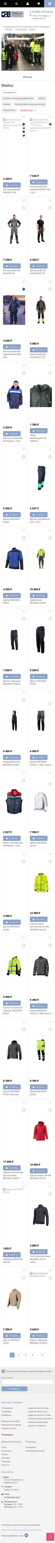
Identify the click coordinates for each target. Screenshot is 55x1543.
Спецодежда (7, 1408)
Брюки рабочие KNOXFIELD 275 (38, 272)
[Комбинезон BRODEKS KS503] (41, 559)
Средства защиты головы (39, 1415)
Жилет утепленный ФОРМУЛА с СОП (13, 844)
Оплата (4, 1454)
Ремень (6, 104)
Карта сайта (36, 1530)
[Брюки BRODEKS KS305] (41, 640)
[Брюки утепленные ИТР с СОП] (41, 478)
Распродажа (7, 1434)
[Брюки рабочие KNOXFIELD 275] (41, 229)
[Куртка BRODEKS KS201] (14, 1299)
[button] (27, 3)
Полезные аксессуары (38, 1422)
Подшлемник (9, 110)
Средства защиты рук (37, 1411)
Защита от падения (36, 1425)
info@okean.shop (12, 1497)
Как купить (6, 1450)
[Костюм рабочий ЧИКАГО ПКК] (14, 145)
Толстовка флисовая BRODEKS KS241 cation (40, 1259)
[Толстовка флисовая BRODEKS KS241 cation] (41, 1215)
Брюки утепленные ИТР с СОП (40, 520)
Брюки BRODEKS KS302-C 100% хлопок (40, 763)
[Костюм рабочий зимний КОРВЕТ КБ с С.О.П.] (41, 145)
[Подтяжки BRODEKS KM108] (14, 1215)
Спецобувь (6, 1411)
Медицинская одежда (11, 1424)
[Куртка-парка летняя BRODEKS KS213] (41, 1131)
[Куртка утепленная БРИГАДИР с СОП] (14, 394)
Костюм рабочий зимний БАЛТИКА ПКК (12, 354)
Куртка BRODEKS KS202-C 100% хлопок (40, 1012)
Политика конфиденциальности (16, 1530)
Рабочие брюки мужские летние (30, 104)
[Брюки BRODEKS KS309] (41, 1050)
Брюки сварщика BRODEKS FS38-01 (12, 682)
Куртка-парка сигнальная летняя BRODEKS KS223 (39, 926)
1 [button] (12, 1355)
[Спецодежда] (22, 53)
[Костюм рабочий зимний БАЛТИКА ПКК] (14, 310)
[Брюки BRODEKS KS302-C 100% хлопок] (41, 720)
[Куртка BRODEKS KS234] (14, 559)
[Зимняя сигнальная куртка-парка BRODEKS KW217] (14, 1131)
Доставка (5, 1457)
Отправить (14, 1388)
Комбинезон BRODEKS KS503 (38, 601)
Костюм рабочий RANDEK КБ (11, 272)
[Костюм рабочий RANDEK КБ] (14, 229)
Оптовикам (31, 1447)
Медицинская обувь (10, 1421)
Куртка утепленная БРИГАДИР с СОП (12, 439)
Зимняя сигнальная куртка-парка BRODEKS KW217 (13, 1175)
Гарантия (5, 1461)
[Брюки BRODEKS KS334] (14, 882)
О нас (3, 1447)
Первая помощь (8, 1428)
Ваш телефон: (7, 1377)
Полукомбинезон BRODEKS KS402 (11, 763)
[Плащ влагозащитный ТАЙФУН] (41, 394)
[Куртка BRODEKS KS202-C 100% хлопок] (41, 966)
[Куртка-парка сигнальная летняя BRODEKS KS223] (41, 882)
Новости (5, 1465)
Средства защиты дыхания (40, 1418)
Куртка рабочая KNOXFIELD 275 (38, 356)
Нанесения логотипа (35, 1450)
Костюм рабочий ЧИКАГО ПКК (11, 191)
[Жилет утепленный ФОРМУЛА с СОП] (14, 801)
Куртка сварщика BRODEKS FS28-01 (39, 1341)
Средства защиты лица (38, 1408)
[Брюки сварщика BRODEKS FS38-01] (14, 640)
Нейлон (41, 98)
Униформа (6, 1415)
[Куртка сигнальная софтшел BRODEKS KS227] (14, 966)
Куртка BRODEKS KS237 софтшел (11, 1093)
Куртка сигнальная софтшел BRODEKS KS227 (12, 1010)
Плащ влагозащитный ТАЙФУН (38, 438)
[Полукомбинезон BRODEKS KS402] (14, 720)
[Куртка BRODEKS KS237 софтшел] (14, 1050)
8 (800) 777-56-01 (42, 11)
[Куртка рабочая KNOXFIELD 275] (41, 310)
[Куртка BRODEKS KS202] (41, 801)
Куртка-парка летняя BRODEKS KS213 (40, 1177)
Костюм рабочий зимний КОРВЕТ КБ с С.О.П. (40, 189)
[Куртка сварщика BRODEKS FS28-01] (41, 1299)
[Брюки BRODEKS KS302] (14, 478)
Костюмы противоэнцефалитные (18, 98)
